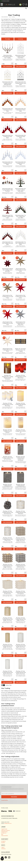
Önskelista (3, 848)
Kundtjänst (3, 841)
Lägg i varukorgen (7, 66)
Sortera (21, 39)
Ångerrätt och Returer (5, 830)
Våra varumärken (4, 835)
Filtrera (8, 39)
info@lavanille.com (7, 823)
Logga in (2, 847)
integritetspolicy (4, 800)
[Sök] (26, 8)
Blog (2, 834)
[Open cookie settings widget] (2, 858)
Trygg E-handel (4, 829)
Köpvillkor (3, 842)
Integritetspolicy (4, 831)
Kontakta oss (3, 833)
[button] (2, 4)
